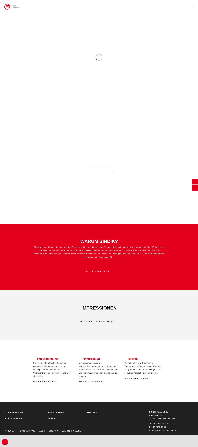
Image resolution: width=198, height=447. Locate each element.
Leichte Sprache (71, 431)
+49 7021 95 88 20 (160, 424)
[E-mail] (195, 188)
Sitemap (53, 431)
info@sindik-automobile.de (164, 430)
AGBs (42, 431)
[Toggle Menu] (192, 7)
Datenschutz (27, 431)
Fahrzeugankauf (14, 418)
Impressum (10, 431)
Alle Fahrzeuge (13, 413)
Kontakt (92, 413)
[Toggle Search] (186, 7)
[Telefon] (195, 181)
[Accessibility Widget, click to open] (5, 442)
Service (52, 418)
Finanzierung (56, 413)
